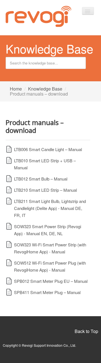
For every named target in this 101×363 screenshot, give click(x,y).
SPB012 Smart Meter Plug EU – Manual (51, 281)
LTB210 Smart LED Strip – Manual (45, 190)
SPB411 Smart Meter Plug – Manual (47, 292)
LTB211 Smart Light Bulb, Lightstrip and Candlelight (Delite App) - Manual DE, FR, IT (50, 208)
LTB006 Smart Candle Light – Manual (48, 149)
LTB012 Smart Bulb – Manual (40, 179)
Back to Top (86, 331)
